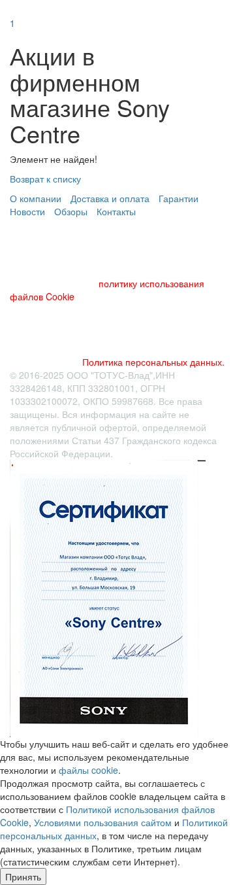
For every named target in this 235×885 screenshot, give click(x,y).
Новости (27, 211)
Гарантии (178, 198)
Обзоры (70, 211)
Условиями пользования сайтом (103, 822)
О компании (35, 198)
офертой (118, 427)
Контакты (116, 211)
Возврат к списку (45, 178)
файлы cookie (88, 769)
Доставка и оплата (109, 198)
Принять (23, 876)
